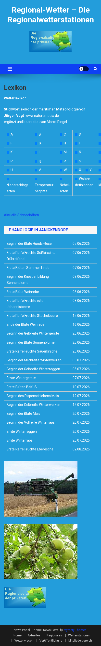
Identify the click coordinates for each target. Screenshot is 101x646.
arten (11, 191)
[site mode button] (84, 68)
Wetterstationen (79, 635)
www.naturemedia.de (42, 116)
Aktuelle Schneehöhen (21, 215)
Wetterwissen (23, 640)
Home (17, 635)
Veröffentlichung (50, 640)
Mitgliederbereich (80, 640)
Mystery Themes (75, 630)
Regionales (54, 635)
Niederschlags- (18, 185)
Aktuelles (34, 635)
